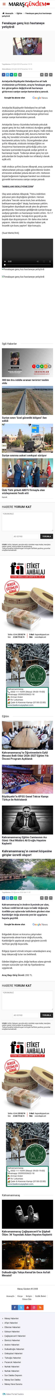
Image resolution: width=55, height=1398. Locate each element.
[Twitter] (7, 74)
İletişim (29, 1296)
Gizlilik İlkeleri (40, 1296)
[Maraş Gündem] (27, 4)
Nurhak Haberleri (11, 1366)
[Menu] (4, 4)
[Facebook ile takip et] (15, 1307)
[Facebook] (3, 74)
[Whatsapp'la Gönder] (15, 74)
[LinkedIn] (11, 74)
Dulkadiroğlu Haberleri (14, 1349)
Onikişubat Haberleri (13, 1353)
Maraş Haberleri (11, 1318)
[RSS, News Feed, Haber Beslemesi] (40, 1307)
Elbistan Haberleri (12, 1327)
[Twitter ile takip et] (21, 1307)
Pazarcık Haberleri (12, 1362)
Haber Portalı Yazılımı (15, 1394)
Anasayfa (9, 13)
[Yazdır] (20, 74)
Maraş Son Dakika (12, 1380)
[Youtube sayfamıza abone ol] (27, 1307)
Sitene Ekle (26, 1299)
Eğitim (19, 13)
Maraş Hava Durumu (13, 1384)
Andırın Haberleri (11, 1345)
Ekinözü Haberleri (12, 1340)
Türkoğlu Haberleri (12, 1358)
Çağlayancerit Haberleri (14, 1336)
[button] (41, 74)
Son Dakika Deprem (13, 1375)
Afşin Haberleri (11, 1323)
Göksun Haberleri (12, 1331)
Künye (20, 1296)
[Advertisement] (27, 310)
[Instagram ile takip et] (34, 1307)
